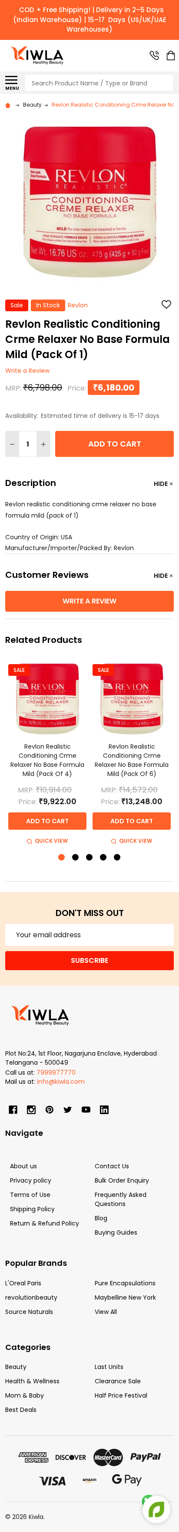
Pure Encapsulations (125, 1283)
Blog (101, 1218)
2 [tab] (76, 857)
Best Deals (20, 1409)
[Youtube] (86, 1110)
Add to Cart (114, 443)
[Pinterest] (49, 1110)
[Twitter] (68, 1110)
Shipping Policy (32, 1209)
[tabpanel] (47, 753)
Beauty (16, 1367)
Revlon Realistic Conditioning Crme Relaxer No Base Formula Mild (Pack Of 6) (132, 760)
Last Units (109, 1367)
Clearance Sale (118, 1381)
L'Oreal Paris (23, 1283)
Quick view (51, 840)
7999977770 (56, 1072)
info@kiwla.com (61, 1081)
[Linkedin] (104, 1110)
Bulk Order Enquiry (122, 1180)
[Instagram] (31, 1110)
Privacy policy (30, 1180)
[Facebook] (13, 1110)
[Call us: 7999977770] (154, 55)
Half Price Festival (121, 1395)
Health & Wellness (32, 1381)
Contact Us (112, 1166)
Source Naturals (29, 1311)
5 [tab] (117, 857)
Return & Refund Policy (44, 1223)
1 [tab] (62, 857)
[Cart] (170, 55)
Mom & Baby (24, 1395)
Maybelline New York (125, 1297)
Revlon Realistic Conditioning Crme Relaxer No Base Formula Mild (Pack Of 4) (47, 760)
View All (106, 1311)
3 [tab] (89, 857)
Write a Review (27, 371)
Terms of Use (30, 1194)
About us (23, 1166)
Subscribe (89, 960)
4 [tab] (103, 857)
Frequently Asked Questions (120, 1199)
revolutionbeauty (31, 1297)
